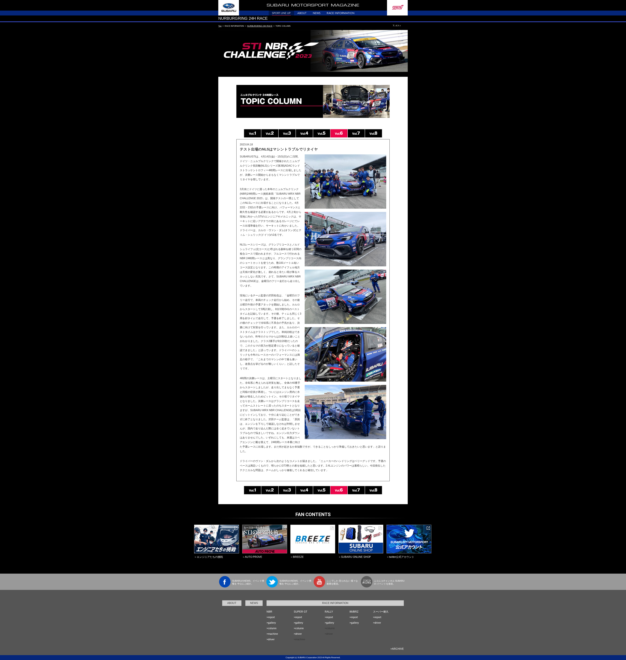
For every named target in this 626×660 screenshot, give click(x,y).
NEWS (254, 603)
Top (220, 26)
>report (271, 617)
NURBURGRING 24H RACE (259, 26)
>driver (271, 639)
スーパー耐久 (381, 611)
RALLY (329, 611)
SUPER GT (300, 611)
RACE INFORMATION (335, 603)
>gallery (271, 622)
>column (271, 628)
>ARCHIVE (397, 648)
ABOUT (231, 603)
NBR (269, 611)
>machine (272, 633)
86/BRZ (354, 611)
